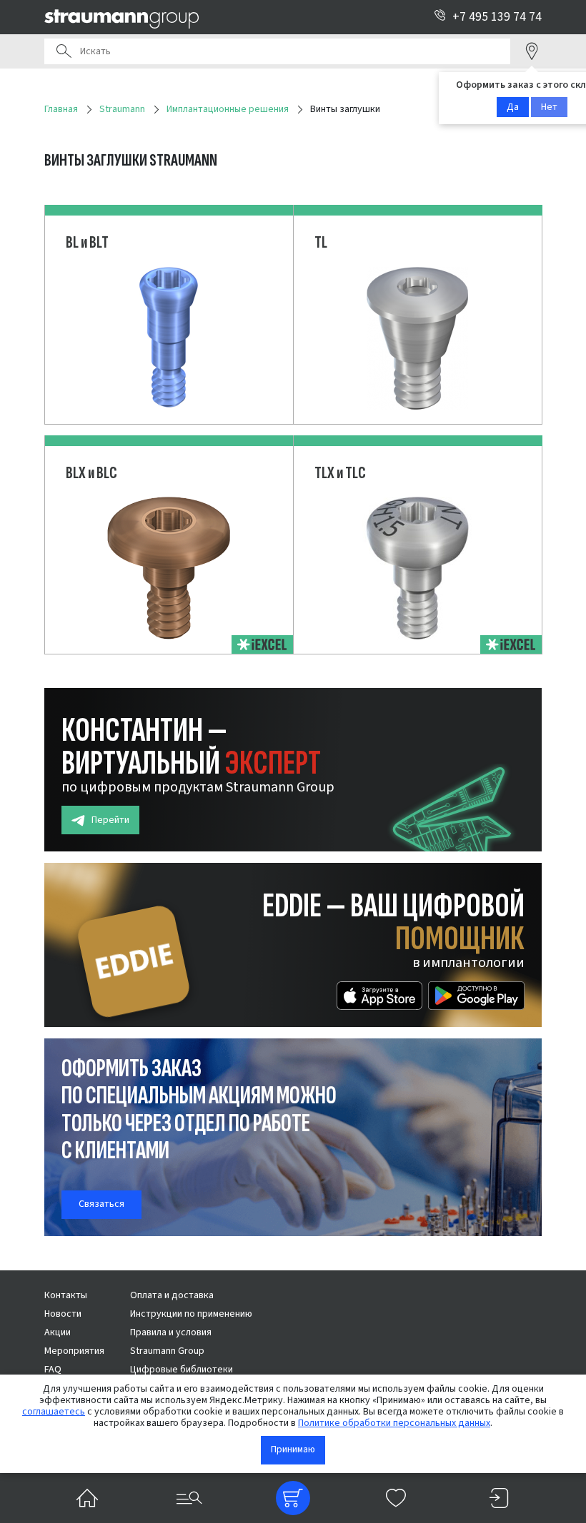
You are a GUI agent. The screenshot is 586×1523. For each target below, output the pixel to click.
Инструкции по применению (191, 1314)
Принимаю (293, 1449)
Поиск (63, 51)
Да (513, 107)
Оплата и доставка (172, 1295)
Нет (549, 107)
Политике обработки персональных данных (394, 1423)
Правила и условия (171, 1332)
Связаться (101, 1204)
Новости (62, 1314)
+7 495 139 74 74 (497, 17)
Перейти (110, 820)
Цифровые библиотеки (181, 1369)
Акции (57, 1332)
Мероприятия (74, 1351)
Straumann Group (167, 1351)
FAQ (52, 1369)
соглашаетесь (53, 1412)
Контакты (65, 1295)
